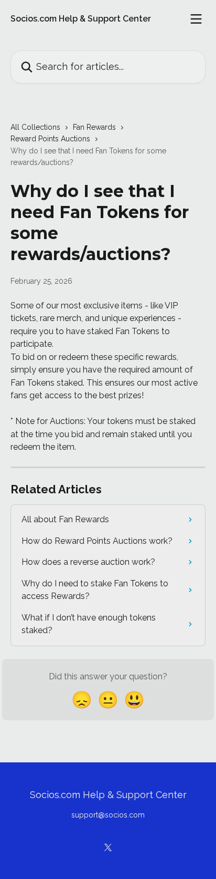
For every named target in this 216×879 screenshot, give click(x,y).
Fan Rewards (94, 127)
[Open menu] (196, 19)
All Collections (35, 127)
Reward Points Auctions (50, 139)
